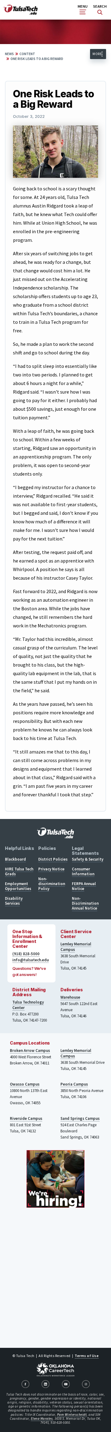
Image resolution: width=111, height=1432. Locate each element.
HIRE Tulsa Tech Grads (19, 871)
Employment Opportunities (18, 886)
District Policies (53, 859)
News (9, 54)
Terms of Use (87, 1355)
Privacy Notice (51, 869)
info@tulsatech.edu (30, 960)
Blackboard (15, 859)
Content (27, 54)
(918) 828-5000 (25, 953)
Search (100, 6)
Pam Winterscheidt (72, 1414)
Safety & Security (87, 859)
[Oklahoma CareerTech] (55, 1369)
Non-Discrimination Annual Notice (85, 903)
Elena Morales (42, 1418)
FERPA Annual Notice (84, 886)
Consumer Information (83, 871)
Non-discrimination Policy (51, 883)
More (97, 54)
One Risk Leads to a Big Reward (36, 59)
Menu (83, 6)
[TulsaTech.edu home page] (21, 13)
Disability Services (14, 901)
